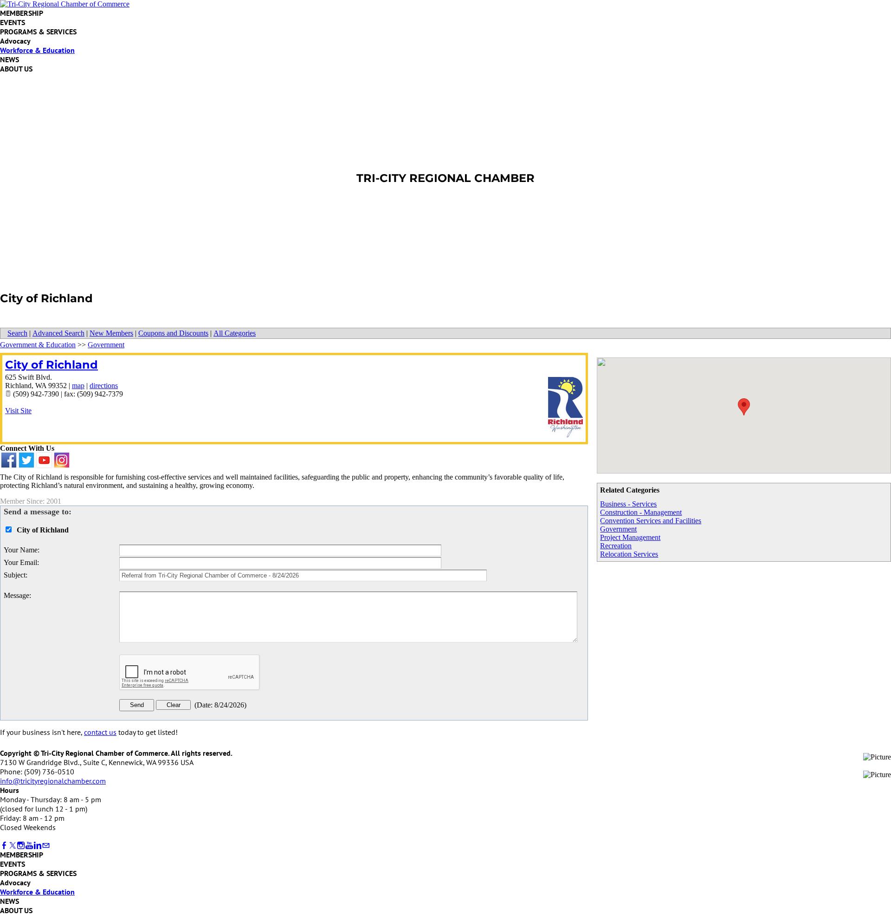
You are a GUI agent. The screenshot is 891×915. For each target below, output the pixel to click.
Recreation (616, 546)
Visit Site (18, 411)
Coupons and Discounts (173, 333)
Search (17, 333)
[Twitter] (12, 846)
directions (104, 385)
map (78, 385)
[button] (744, 406)
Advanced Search (58, 333)
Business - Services (628, 504)
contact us (100, 732)
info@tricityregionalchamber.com (53, 780)
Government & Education (38, 345)
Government (618, 529)
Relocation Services (629, 554)
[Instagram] (21, 846)
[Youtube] (29, 846)
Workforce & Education (37, 50)
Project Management (630, 537)
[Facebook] (4, 846)
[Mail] (46, 846)
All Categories (234, 333)
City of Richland (51, 364)
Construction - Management (641, 512)
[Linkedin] (37, 846)
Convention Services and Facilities (650, 521)
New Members (111, 333)
